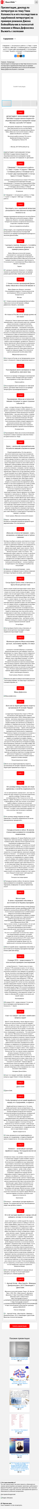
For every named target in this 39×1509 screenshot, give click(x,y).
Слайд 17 (20, 826)
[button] (35, 74)
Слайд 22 (20, 1096)
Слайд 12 (20, 637)
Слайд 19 (20, 956)
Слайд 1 (20, 112)
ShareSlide (10, 2)
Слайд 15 (20, 773)
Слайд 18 (20, 892)
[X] (21, 56)
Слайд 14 (20, 702)
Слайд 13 (20, 688)
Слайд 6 (20, 310)
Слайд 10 (20, 529)
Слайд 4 (20, 241)
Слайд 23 (20, 1145)
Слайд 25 (20, 1279)
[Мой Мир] (23, 56)
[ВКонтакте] (15, 56)
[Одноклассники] (18, 56)
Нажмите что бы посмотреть (13, 1505)
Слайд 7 (20, 366)
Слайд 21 (20, 1082)
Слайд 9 (20, 442)
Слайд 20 (20, 1012)
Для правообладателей (8, 1494)
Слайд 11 (20, 578)
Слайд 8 (20, 395)
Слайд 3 (20, 204)
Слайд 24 (20, 1211)
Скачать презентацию (19, 1326)
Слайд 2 (20, 163)
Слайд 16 (20, 783)
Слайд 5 (20, 279)
